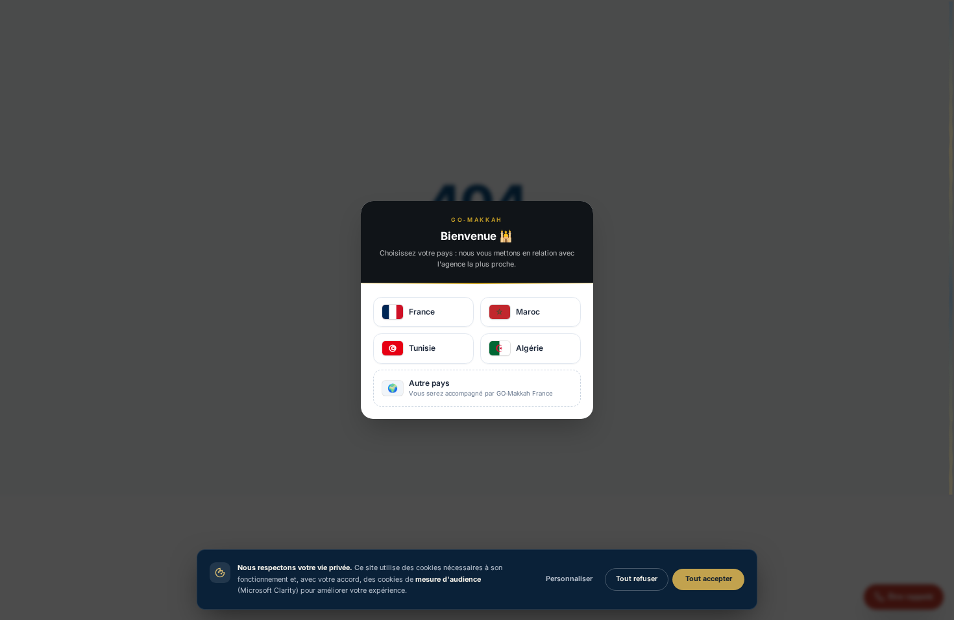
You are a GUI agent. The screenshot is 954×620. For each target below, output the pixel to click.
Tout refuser (636, 579)
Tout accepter (708, 579)
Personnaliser (569, 579)
